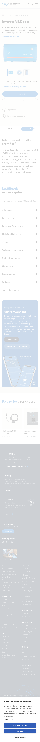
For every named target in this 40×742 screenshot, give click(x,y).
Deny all (20, 731)
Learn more (8, 719)
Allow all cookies (20, 725)
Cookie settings (20, 737)
